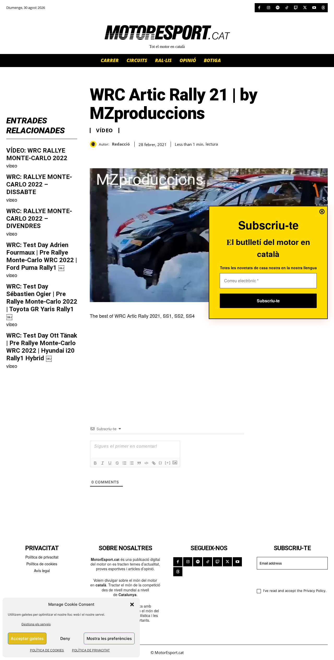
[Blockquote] (139, 463)
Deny (65, 638)
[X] (304, 7)
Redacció (121, 144)
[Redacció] (94, 144)
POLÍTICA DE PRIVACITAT (91, 650)
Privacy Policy (314, 591)
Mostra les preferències (109, 638)
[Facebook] (259, 7)
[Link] (153, 463)
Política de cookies (41, 563)
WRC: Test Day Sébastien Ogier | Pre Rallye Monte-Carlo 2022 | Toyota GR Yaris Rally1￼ (41, 301)
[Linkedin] (131, 155)
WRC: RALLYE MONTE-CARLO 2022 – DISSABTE (39, 184)
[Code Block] (146, 463)
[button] (132, 604)
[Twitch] (295, 7)
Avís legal (42, 570)
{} (160, 463)
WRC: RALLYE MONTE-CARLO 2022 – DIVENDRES (39, 218)
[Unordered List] (131, 463)
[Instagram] (268, 7)
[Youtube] (314, 7)
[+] (168, 463)
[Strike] (117, 463)
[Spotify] (277, 7)
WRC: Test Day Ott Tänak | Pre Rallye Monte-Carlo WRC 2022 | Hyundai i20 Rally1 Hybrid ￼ (41, 347)
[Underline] (110, 463)
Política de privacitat (41, 557)
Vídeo (11, 166)
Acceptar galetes (27, 638)
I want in (289, 578)
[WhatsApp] (107, 155)
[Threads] (323, 7)
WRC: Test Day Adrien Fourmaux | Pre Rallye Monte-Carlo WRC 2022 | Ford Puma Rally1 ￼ (41, 256)
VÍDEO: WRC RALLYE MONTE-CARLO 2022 (36, 154)
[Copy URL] (143, 155)
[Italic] (102, 463)
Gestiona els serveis (36, 624)
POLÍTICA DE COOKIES (47, 650)
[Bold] (95, 463)
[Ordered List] (124, 463)
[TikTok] (286, 7)
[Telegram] (155, 155)
